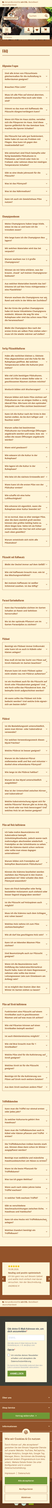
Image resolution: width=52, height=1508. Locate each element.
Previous (3, 1279)
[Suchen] (46, 16)
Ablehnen (26, 1497)
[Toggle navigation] (6, 30)
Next (49, 1279)
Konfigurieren (26, 1489)
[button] (28, 30)
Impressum (10, 1473)
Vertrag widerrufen (25, 1415)
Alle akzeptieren (26, 1480)
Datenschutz (24, 1473)
